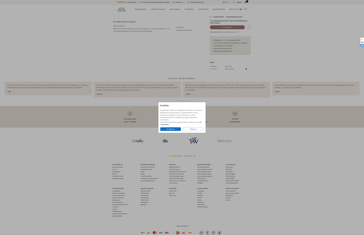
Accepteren (171, 129)
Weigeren (193, 129)
